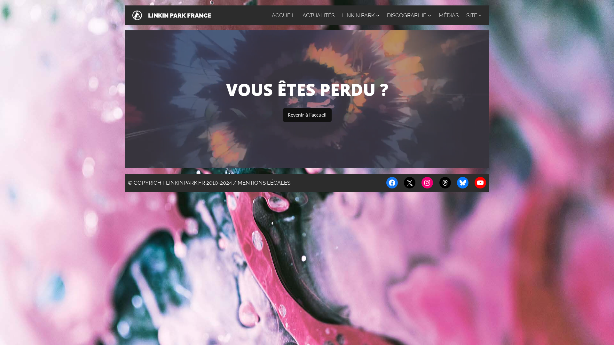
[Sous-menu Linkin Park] (377, 15)
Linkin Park (358, 15)
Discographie (406, 15)
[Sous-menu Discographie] (429, 15)
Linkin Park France (179, 15)
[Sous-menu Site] (480, 15)
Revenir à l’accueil (307, 115)
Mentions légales (264, 183)
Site (471, 15)
